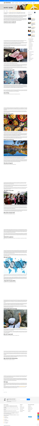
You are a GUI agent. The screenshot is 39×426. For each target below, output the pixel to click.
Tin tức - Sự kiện (30, 2)
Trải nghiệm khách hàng (31, 41)
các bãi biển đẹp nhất (30, 59)
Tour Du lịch (20, 2)
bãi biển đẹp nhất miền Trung (31, 54)
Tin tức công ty (21, 409)
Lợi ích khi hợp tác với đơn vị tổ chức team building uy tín (33, 28)
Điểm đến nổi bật (32, 18)
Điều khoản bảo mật (30, 409)
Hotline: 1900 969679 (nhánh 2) (10, 0)
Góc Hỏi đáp (29, 410)
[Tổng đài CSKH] (38, 415)
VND (32, 0)
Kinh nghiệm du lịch (33, 34)
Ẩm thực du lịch (30, 47)
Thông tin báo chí (30, 46)
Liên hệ (34, 2)
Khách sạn (16, 2)
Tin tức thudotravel (33, 22)
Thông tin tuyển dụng (22, 410)
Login (34, 0)
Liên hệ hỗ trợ (21, 411)
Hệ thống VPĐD (5, 0)
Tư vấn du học (30, 42)
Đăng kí (28, 399)
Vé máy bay (13, 2)
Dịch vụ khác (25, 2)
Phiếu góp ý (29, 411)
